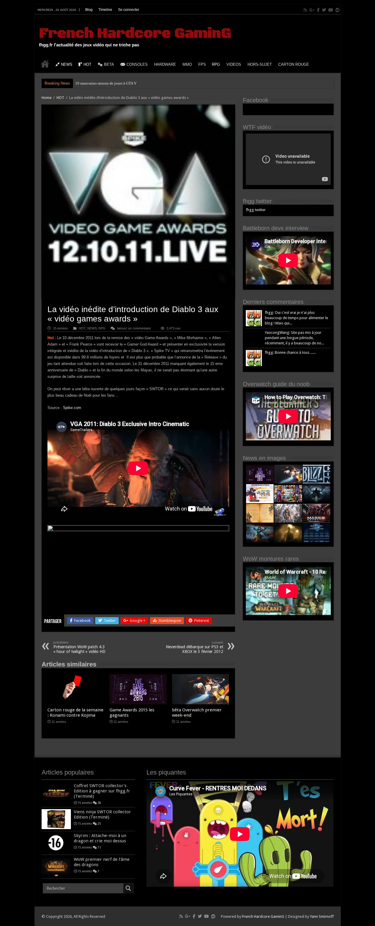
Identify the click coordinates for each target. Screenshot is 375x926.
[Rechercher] (128, 888)
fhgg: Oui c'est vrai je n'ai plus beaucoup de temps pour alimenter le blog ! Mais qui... (296, 317)
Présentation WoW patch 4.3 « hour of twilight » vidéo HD (79, 647)
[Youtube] (331, 10)
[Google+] (312, 10)
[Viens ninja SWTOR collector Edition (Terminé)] (56, 819)
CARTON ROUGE (293, 64)
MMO (187, 64)
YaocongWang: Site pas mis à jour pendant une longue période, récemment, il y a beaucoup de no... (294, 337)
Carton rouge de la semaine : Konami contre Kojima (75, 712)
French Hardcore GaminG (135, 33)
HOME (45, 64)
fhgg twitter (257, 201)
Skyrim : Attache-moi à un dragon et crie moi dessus (100, 838)
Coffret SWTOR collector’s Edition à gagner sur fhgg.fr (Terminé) (102, 791)
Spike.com (72, 407)
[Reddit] (337, 10)
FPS (202, 64)
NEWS (66, 64)
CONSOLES (137, 64)
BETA (109, 64)
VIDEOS (233, 64)
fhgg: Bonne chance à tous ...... (290, 352)
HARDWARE (165, 64)
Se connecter (128, 10)
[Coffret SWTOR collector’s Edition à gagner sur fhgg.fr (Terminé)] (56, 793)
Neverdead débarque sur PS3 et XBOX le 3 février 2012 (194, 647)
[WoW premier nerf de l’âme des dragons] (56, 867)
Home (47, 97)
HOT (87, 64)
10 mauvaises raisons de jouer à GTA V (106, 83)
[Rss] (305, 10)
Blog (89, 10)
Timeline (105, 10)
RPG (216, 64)
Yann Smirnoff (322, 916)
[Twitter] (324, 10)
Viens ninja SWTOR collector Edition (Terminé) (102, 814)
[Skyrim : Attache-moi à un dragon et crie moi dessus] (56, 843)
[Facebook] (318, 10)
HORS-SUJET (260, 64)
